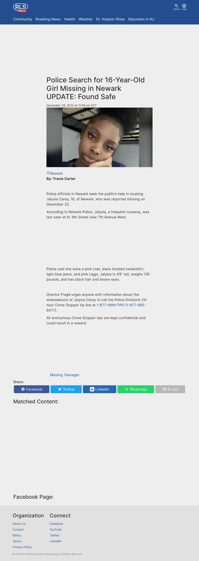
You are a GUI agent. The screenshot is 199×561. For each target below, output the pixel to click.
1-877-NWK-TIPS (110, 305)
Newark (56, 173)
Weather (86, 19)
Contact (18, 529)
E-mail (172, 389)
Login (184, 9)
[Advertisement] (99, 51)
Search (177, 9)
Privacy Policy (22, 547)
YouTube (56, 529)
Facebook (33, 389)
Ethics (17, 535)
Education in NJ (141, 19)
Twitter (68, 389)
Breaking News (48, 19)
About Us (19, 523)
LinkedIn (101, 389)
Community (22, 19)
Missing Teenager (64, 375)
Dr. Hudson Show (110, 19)
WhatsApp (138, 389)
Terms (17, 541)
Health (69, 19)
